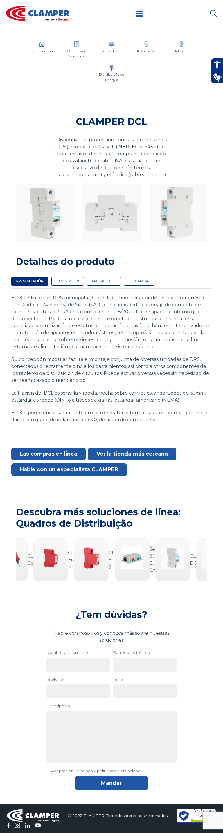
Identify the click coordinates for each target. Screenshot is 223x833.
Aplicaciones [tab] (104, 281)
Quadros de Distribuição (74, 523)
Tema (118, 679)
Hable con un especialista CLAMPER (69, 469)
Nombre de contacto (67, 652)
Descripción (58, 706)
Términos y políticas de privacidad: (108, 771)
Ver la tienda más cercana (132, 454)
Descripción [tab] (67, 281)
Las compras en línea (48, 454)
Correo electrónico (131, 652)
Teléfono (54, 679)
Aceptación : (96, 771)
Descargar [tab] (139, 281)
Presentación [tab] (30, 281)
